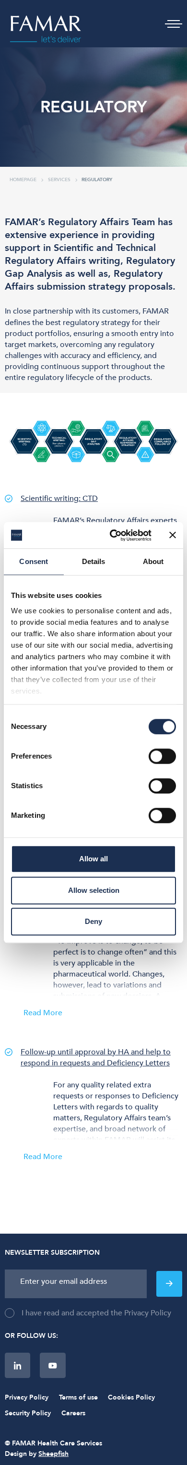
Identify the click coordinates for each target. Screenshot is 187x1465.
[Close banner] (172, 535)
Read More (44, 1013)
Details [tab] (93, 561)
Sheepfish (53, 1453)
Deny (93, 921)
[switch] (162, 756)
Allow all (93, 859)
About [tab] (153, 561)
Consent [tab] (33, 561)
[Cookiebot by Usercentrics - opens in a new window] (113, 535)
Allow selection (93, 890)
